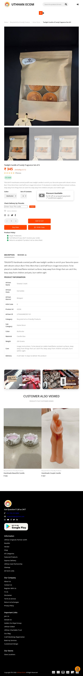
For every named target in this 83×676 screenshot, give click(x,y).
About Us (7, 581)
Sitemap (7, 567)
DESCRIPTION (9, 255)
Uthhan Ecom (21, 672)
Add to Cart (39, 221)
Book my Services (10, 640)
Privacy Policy (9, 606)
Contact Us (8, 585)
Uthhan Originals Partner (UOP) (15, 540)
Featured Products (11, 557)
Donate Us (8, 620)
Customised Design (11, 644)
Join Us (6, 616)
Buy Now (15, 227)
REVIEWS (22, 255)
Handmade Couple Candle (51, 473)
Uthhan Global (9, 627)
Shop (6, 550)
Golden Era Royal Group (13, 623)
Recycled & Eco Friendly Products (20, 22)
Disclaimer (8, 595)
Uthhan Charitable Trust (13, 630)
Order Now (40, 227)
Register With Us (10, 588)
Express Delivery (10, 560)
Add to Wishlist (12, 211)
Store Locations (9, 654)
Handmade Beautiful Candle (14, 473)
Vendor (6, 547)
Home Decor (36, 22)
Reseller (7, 543)
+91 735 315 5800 (12, 513)
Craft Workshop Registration (14, 637)
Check (32, 207)
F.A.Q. (6, 592)
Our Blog (7, 633)
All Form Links (9, 571)
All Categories (9, 554)
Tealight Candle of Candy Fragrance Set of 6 (57, 22)
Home (6, 22)
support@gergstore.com (15, 516)
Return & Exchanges (11, 602)
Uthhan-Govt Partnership (13, 564)
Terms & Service (10, 599)
